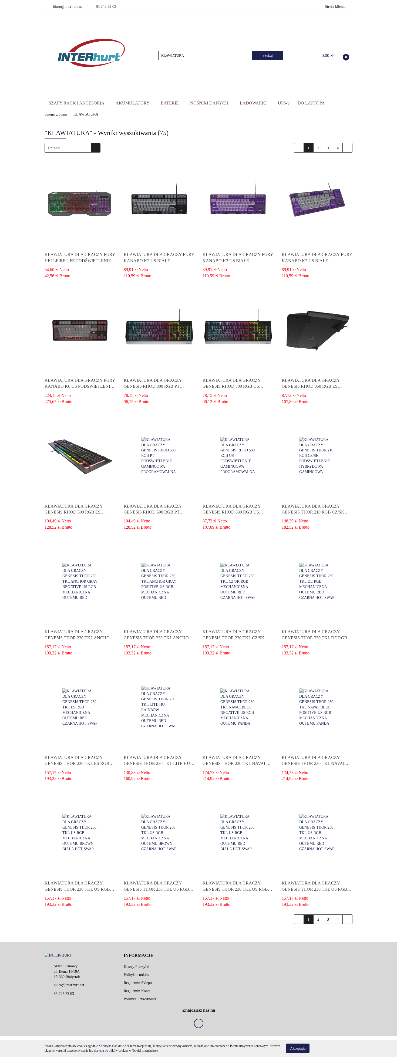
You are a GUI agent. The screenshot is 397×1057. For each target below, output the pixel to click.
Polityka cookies (136, 975)
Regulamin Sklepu (138, 983)
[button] (138, 955)
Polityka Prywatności (140, 999)
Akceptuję (297, 1048)
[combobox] (72, 148)
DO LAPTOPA (311, 103)
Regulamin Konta (137, 991)
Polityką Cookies (112, 1046)
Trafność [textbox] (54, 148)
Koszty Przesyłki (136, 967)
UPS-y (284, 103)
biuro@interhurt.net (69, 985)
